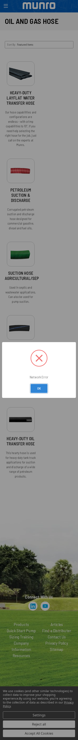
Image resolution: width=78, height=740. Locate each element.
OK (39, 388)
